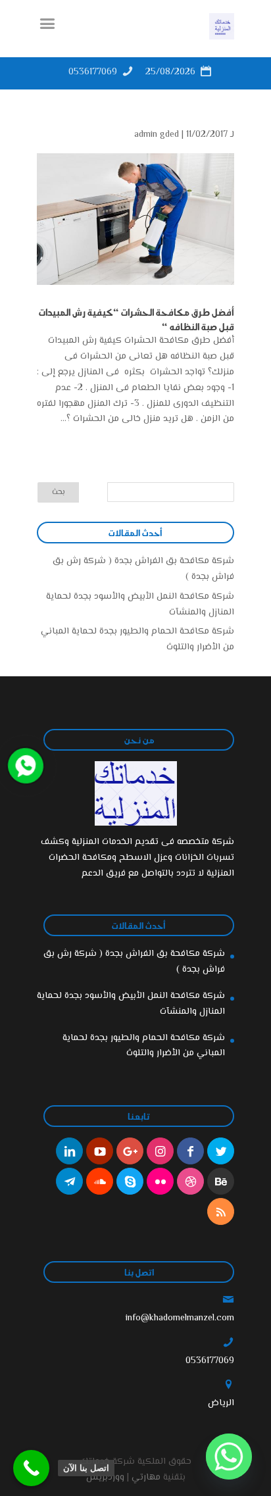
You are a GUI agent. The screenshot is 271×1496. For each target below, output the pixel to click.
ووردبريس (105, 1477)
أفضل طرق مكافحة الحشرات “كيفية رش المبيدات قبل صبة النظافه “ (136, 319)
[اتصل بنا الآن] (31, 1468)
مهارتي (146, 1477)
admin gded (156, 135)
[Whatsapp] (229, 1457)
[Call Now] (24, 764)
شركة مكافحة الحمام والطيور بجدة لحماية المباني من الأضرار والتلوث (143, 1046)
